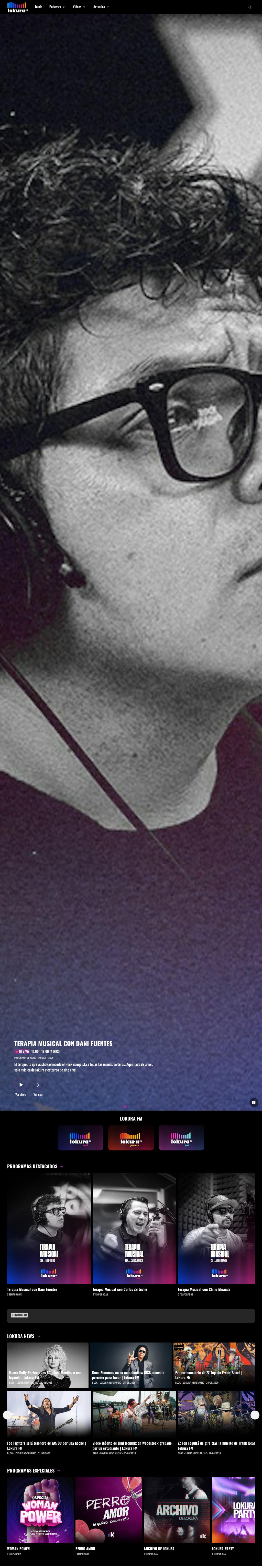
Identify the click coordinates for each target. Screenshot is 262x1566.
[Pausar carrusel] (253, 1102)
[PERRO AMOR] (108, 1510)
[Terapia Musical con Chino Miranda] (220, 1228)
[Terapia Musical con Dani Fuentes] (49, 1228)
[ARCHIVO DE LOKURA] (177, 1510)
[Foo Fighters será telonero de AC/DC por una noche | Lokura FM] (49, 1414)
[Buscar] (249, 7)
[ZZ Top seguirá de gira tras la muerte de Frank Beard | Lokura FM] (220, 1414)
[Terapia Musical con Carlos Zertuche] (135, 1228)
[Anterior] (7, 1415)
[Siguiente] (254, 1415)
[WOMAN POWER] (40, 1510)
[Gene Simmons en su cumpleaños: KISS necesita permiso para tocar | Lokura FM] (131, 1365)
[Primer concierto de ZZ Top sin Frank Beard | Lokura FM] (214, 1365)
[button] (57, 7)
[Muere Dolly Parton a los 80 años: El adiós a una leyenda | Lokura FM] (48, 1365)
